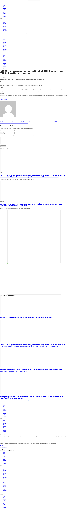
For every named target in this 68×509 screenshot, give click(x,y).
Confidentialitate (3, 447)
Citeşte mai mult (3, 99)
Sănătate (5, 15)
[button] (34, 18)
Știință (4, 6)
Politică (4, 8)
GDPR (1, 445)
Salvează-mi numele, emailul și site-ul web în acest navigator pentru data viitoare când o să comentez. (23, 135)
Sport (4, 12)
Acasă (4, 5)
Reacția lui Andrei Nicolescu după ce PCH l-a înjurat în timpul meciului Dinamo (26, 317)
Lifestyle (4, 13)
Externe (4, 16)
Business (4, 10)
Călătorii (4, 9)
